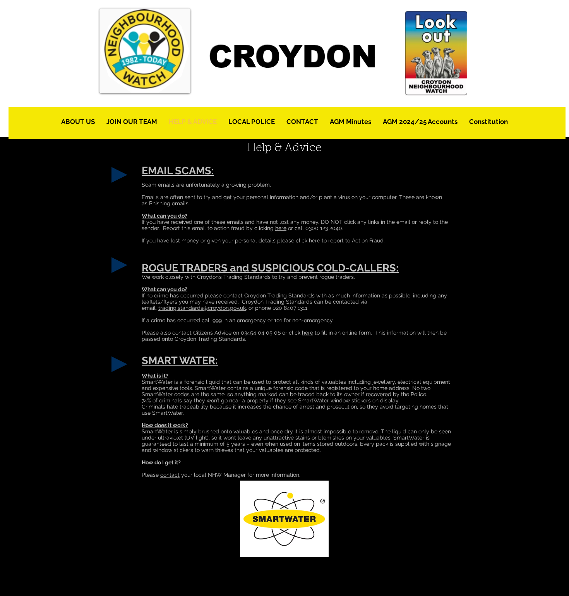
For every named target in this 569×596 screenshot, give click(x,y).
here (280, 228)
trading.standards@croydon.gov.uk (202, 308)
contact (170, 475)
